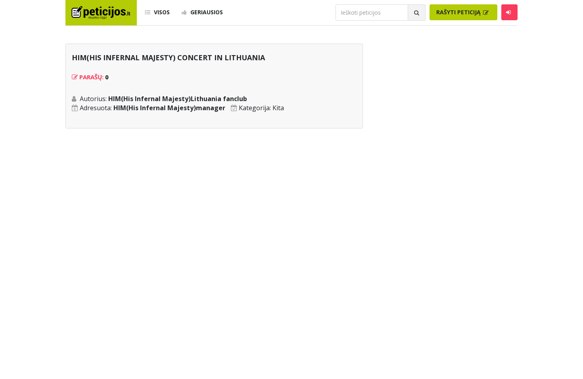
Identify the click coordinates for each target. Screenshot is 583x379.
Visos (161, 12)
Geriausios (206, 12)
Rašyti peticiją (459, 12)
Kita (278, 107)
